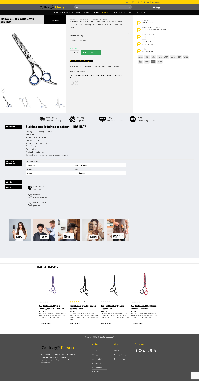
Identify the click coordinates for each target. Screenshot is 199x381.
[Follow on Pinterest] (151, 350)
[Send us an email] (144, 350)
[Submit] (130, 7)
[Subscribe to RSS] (155, 350)
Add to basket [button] (45, 324)
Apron (78, 12)
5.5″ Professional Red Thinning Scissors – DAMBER (144, 307)
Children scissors (103, 19)
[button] (156, 7)
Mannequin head (66, 12)
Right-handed (80, 173)
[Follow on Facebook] (137, 350)
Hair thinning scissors (98, 75)
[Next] (62, 59)
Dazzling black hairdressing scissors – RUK (112, 307)
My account (156, 2)
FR (133, 2)
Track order (145, 2)
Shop (90, 19)
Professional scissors (114, 75)
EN (138, 2)
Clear (127, 33)
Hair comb (128, 12)
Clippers (95, 12)
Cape (86, 12)
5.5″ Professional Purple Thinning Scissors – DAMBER (51, 307)
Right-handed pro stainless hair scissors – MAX (83, 307)
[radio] (73, 40)
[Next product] (72, 83)
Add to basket (90, 53)
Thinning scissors (83, 78)
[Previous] (4, 59)
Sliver (77, 169)
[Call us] (147, 350)
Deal (137, 12)
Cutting (77, 165)
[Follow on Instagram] (140, 350)
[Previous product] (76, 83)
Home (56, 12)
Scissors (105, 12)
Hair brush (116, 12)
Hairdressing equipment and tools (79, 19)
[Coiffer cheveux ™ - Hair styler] (55, 7)
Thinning (84, 165)
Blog (143, 12)
